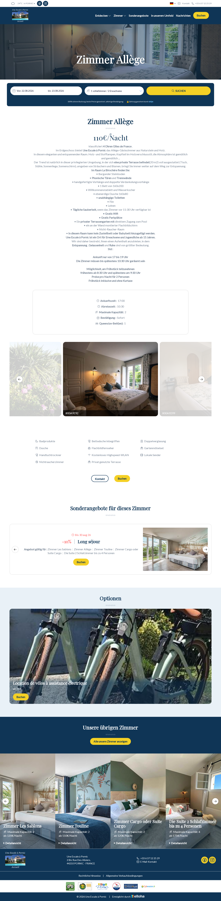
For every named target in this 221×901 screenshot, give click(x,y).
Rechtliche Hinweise (90, 875)
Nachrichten (183, 15)
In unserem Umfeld (162, 15)
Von (19, 90)
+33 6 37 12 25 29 (150, 858)
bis (49, 90)
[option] (110, 379)
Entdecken (101, 15)
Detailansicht (13, 843)
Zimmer (118, 15)
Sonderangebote (138, 15)
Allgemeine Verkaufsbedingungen (124, 875)
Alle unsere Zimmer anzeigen (110, 741)
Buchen (201, 15)
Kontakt (100, 478)
